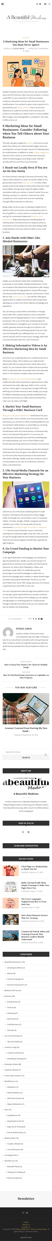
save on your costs (20, 296)
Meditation (12, 1087)
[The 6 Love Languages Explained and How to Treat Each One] (11, 903)
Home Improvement (14, 1075)
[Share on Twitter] (36, 618)
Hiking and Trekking (16, 1172)
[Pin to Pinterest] (39, 618)
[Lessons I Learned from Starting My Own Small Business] (26, 708)
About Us (26, 1224)
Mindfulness (11, 1081)
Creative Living (12, 1047)
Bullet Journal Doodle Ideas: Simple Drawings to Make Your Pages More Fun (35, 885)
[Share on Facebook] (33, 618)
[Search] (49, 4)
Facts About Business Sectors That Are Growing (34, 916)
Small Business (14, 1024)
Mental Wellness (15, 1092)
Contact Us (26, 1227)
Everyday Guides (13, 1064)
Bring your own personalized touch (16, 415)
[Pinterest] (40, 4)
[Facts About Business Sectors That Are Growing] (11, 919)
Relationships (12, 1138)
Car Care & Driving (13, 1036)
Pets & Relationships (16, 1132)
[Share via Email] (42, 618)
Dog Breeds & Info (15, 1121)
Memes (11, 973)
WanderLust (11, 1161)
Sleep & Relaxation (15, 1104)
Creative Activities (15, 1053)
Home (26, 1222)
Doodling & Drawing (16, 1058)
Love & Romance (15, 1149)
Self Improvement (15, 1098)
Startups (11, 1030)
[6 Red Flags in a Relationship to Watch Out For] (11, 870)
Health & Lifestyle (13, 1070)
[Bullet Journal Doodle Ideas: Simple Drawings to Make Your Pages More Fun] (11, 887)
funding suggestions (41, 152)
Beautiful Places (14, 1166)
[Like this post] (30, 618)
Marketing (12, 1013)
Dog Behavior (13, 1115)
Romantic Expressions (17, 985)
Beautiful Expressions (15, 962)
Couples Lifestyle (15, 1143)
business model (28, 182)
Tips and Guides (14, 1041)
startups (30, 143)
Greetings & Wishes (16, 968)
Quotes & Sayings (15, 979)
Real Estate (12, 1019)
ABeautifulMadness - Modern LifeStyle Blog (31, 1229)
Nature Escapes (14, 1178)
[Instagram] (37, 4)
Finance (11, 1007)
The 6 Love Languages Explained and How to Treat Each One (33, 901)
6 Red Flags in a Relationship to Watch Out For (34, 867)
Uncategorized (11, 1155)
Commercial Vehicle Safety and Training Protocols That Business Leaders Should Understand (35, 935)
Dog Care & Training (16, 1126)
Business (10, 996)
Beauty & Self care (13, 990)
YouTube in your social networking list (22, 379)
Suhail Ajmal (18, 48)
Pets (8, 1109)
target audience (23, 107)
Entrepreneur (13, 1002)
